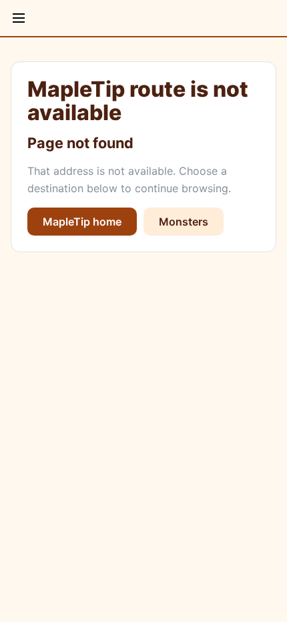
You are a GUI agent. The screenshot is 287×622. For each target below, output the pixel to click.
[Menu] (19, 18)
